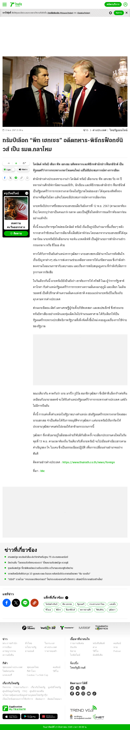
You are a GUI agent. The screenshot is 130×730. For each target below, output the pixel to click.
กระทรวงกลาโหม (95, 604)
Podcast (116, 651)
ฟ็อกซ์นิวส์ (60, 610)
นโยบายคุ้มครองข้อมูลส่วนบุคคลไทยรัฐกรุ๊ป (22, 695)
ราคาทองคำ (49, 651)
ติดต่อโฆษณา (49, 699)
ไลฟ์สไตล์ (74, 655)
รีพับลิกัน (88, 610)
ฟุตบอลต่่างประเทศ (11, 667)
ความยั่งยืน (8, 655)
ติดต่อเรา (35, 699)
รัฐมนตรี (78, 604)
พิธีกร (48, 610)
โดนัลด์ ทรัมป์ (51, 604)
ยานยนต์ (28, 651)
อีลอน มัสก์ (113, 610)
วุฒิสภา (100, 610)
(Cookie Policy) (83, 13)
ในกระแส (48, 643)
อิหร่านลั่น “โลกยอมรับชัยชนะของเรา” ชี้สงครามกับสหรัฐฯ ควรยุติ (38, 562)
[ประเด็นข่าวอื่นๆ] (26, 193)
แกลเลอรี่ (7, 675)
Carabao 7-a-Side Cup (37, 675)
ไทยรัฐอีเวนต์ (77, 667)
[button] (5, 178)
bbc (42, 470)
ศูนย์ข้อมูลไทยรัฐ (10, 691)
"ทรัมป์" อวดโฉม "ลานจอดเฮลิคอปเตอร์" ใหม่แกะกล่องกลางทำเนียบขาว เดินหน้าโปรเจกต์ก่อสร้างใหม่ (55, 579)
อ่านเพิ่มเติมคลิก (60, 13)
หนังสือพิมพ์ (97, 643)
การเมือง (7, 647)
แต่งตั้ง (109, 604)
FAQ (22, 691)
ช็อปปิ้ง (73, 663)
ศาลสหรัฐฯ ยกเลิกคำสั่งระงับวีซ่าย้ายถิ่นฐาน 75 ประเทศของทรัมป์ (38, 557)
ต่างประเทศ (103, 130)
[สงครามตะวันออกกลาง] (16, 208)
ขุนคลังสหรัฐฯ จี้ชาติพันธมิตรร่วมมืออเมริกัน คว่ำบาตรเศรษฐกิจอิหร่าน (40, 568)
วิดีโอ (94, 651)
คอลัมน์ (115, 643)
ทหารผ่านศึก (74, 610)
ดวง (94, 647)
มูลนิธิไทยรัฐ (50, 687)
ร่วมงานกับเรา (19, 687)
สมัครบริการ (114, 4)
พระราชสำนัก (9, 643)
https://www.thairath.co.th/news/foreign (88, 462)
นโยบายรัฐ (30, 647)
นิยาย (72, 651)
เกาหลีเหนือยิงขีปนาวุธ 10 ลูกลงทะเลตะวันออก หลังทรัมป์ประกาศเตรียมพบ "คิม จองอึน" (49, 573)
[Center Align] (126, 13)
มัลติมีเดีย (96, 655)
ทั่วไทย (28, 643)
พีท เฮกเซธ (65, 604)
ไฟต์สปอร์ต (8, 671)
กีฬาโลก (28, 671)
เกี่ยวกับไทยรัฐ (35, 687)
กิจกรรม (6, 687)
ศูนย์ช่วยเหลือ (33, 691)
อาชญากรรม (9, 651)
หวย (114, 647)
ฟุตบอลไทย (30, 667)
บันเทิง (73, 647)
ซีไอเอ (119, 604)
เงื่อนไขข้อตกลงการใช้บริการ (16, 699)
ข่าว (90, 130)
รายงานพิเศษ (76, 643)
